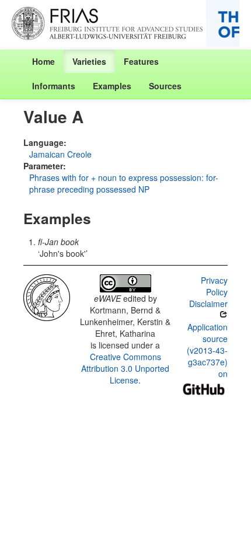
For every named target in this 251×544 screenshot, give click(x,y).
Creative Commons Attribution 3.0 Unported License (125, 368)
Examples (112, 86)
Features (141, 61)
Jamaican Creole (60, 154)
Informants (53, 86)
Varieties (89, 61)
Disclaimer (208, 303)
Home (43, 61)
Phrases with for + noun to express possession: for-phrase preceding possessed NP (123, 183)
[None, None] (46, 296)
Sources (165, 86)
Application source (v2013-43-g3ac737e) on (207, 350)
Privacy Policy (214, 286)
